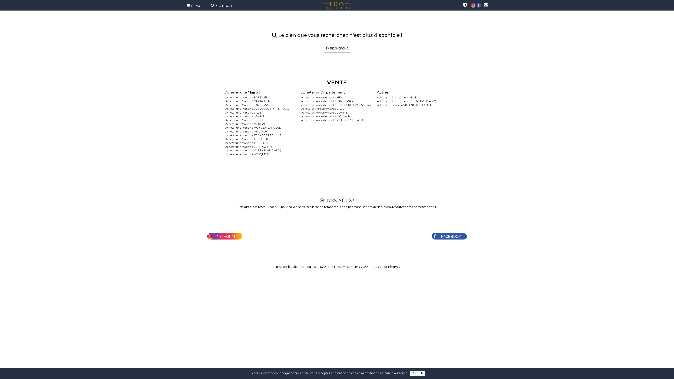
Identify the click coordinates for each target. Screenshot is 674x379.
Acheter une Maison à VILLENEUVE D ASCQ (253, 150)
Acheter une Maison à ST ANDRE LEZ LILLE (253, 135)
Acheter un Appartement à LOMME (324, 112)
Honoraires (308, 266)
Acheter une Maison (242, 92)
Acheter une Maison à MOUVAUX (246, 131)
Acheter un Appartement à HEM (322, 97)
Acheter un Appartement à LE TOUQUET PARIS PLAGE (336, 105)
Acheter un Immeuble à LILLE (396, 97)
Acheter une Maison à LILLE (243, 112)
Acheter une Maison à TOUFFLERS (247, 139)
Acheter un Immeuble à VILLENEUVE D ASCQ (406, 101)
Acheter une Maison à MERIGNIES (247, 124)
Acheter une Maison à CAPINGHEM (247, 101)
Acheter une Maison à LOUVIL (244, 120)
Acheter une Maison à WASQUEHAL (248, 154)
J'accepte (418, 373)
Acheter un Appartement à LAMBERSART (328, 101)
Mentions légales (286, 266)
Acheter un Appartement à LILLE (322, 108)
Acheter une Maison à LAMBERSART (248, 105)
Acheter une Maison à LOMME (244, 116)
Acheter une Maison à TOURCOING (247, 143)
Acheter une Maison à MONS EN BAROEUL (253, 127)
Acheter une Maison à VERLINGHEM (248, 146)
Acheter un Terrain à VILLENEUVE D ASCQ (404, 105)
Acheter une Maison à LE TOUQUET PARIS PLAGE (257, 108)
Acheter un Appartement (323, 92)
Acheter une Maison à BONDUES (246, 97)
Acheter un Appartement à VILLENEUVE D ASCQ (332, 120)
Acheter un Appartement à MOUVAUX (325, 116)
